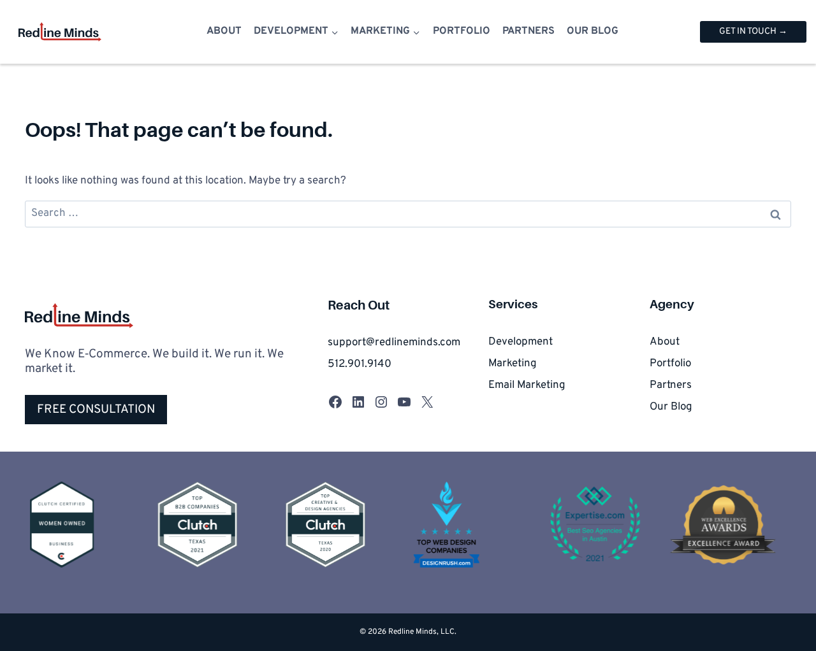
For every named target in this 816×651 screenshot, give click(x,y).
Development (520, 342)
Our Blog (592, 31)
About (224, 31)
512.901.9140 (359, 364)
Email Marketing (526, 385)
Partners (528, 31)
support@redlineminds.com (394, 343)
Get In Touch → (753, 31)
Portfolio (461, 31)
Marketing (512, 364)
